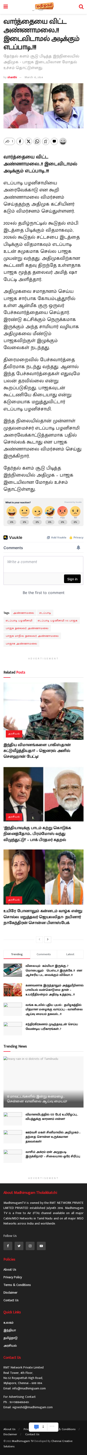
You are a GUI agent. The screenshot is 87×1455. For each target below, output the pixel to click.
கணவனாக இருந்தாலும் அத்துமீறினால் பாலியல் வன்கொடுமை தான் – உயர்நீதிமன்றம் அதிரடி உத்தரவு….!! (55, 990)
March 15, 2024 (34, 77)
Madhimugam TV (23, 1441)
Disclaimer (10, 1292)
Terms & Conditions (17, 1285)
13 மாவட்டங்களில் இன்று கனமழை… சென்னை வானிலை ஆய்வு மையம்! (37, 1099)
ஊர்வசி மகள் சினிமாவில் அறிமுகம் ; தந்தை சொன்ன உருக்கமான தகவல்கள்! (53, 1137)
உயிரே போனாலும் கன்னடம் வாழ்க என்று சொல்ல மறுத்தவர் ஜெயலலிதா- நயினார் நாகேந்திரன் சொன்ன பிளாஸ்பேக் (42, 917)
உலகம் (8, 1322)
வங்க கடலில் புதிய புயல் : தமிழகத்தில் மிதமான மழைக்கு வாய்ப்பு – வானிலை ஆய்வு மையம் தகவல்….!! (54, 1009)
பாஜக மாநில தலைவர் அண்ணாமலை (32, 636)
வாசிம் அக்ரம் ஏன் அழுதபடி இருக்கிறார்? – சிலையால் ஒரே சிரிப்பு (53, 1154)
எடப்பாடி (45, 613)
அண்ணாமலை (23, 613)
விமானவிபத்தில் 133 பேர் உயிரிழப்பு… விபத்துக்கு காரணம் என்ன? (52, 1117)
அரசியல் (14, 734)
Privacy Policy (12, 1277)
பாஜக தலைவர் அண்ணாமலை (27, 628)
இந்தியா (9, 1330)
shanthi (12, 77)
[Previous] (39, 939)
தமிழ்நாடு (10, 1338)
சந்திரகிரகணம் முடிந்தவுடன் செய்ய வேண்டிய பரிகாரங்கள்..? (52, 1026)
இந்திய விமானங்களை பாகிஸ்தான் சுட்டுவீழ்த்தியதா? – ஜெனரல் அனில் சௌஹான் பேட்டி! (37, 750)
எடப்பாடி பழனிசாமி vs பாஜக (57, 620)
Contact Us (11, 1300)
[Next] (47, 939)
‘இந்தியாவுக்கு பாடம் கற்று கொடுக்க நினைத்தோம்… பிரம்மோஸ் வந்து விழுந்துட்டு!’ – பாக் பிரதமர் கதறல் (37, 833)
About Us (9, 1269)
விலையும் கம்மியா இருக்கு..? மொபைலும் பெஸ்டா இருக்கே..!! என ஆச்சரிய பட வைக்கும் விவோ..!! (54, 970)
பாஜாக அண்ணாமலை (21, 643)
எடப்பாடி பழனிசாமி (19, 620)
